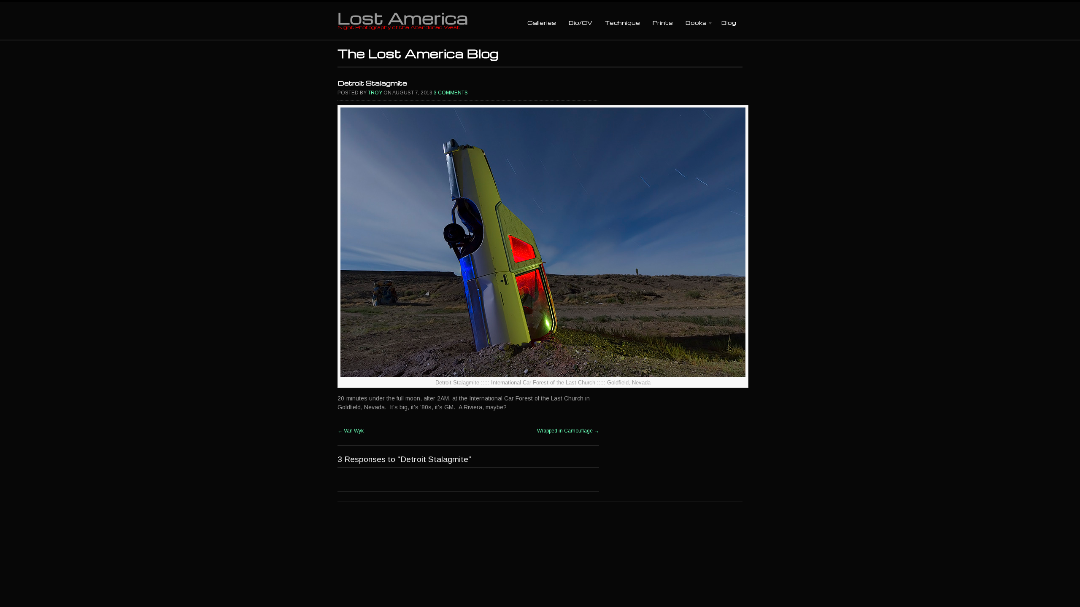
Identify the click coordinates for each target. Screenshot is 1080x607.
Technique (622, 22)
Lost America (403, 18)
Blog (728, 22)
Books (693, 23)
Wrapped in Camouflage (568, 431)
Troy (375, 93)
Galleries (541, 22)
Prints (663, 22)
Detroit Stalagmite (372, 83)
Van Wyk (351, 431)
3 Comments (451, 93)
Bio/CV (580, 22)
